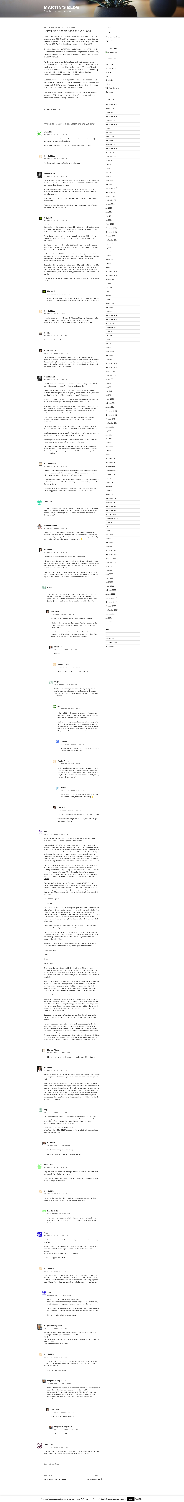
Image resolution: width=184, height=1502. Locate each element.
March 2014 (110, 303)
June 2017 (109, 168)
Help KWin (109, 72)
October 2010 (110, 467)
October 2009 (111, 514)
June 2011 (109, 435)
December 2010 (111, 459)
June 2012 (109, 387)
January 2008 (110, 594)
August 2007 (110, 614)
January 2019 (110, 120)
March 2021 (110, 109)
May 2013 (109, 343)
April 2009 (109, 538)
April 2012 (109, 395)
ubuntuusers (110, 92)
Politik (108, 84)
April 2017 (109, 176)
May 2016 (109, 216)
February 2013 (110, 355)
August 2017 (110, 160)
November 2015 (111, 232)
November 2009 (111, 510)
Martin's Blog (61, 7)
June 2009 (109, 530)
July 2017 (109, 164)
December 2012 (111, 363)
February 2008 (111, 590)
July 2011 (108, 431)
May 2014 (109, 295)
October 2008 (111, 558)
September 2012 (111, 375)
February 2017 (110, 184)
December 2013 (111, 315)
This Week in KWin (112, 88)
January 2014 (110, 311)
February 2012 (110, 403)
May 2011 (109, 439)
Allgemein (109, 64)
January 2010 (110, 502)
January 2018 (110, 144)
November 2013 (111, 319)
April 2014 (109, 299)
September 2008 (112, 562)
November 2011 (111, 415)
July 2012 (109, 383)
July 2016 (109, 208)
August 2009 (110, 522)
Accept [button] (131, 1499)
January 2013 (110, 359)
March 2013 (110, 351)
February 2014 (111, 307)
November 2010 (111, 463)
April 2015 (109, 256)
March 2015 (110, 260)
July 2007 (109, 618)
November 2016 (111, 192)
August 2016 (110, 204)
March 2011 (110, 447)
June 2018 (109, 128)
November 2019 (111, 116)
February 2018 (111, 140)
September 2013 (111, 327)
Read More (139, 1499)
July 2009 (109, 526)
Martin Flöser (68, 28)
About (108, 33)
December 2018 (111, 124)
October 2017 (110, 152)
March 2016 (110, 224)
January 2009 (110, 546)
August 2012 (110, 379)
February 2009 (111, 542)
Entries (110, 638)
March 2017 (110, 180)
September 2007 (112, 610)
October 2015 (110, 236)
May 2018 (109, 132)
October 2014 (110, 280)
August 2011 (110, 427)
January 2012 (110, 407)
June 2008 (109, 574)
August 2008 (110, 566)
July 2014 (109, 288)
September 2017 (111, 156)
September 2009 (112, 518)
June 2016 (109, 212)
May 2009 (109, 534)
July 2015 (109, 248)
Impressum (110, 41)
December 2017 (111, 148)
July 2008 (109, 570)
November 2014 (111, 276)
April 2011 (109, 443)
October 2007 (111, 606)
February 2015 (111, 264)
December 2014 (111, 272)
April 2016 (109, 220)
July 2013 (109, 335)
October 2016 (110, 196)
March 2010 (110, 494)
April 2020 (109, 112)
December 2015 (111, 228)
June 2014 (109, 292)
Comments (111, 642)
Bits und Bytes (111, 68)
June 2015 (109, 252)
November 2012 (111, 367)
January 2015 (110, 268)
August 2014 (110, 284)
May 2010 (109, 487)
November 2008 (111, 554)
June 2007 (109, 622)
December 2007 (111, 598)
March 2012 (110, 399)
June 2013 (109, 339)
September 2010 (112, 471)
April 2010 (109, 490)
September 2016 (111, 200)
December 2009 (111, 506)
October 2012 (110, 371)
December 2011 (111, 411)
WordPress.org (111, 646)
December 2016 (111, 188)
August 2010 (110, 475)
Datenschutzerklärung (113, 37)
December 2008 (111, 550)
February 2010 (111, 498)
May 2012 (109, 391)
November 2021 (111, 104)
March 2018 (110, 136)
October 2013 (110, 323)
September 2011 (111, 423)
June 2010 (109, 482)
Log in (108, 634)
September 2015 (111, 240)
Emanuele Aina (50, 525)
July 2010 (109, 479)
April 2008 (109, 582)
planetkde (56, 109)
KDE (48, 109)
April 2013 (109, 347)
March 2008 (110, 586)
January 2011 (110, 455)
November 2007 (111, 602)
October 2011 (110, 419)
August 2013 (110, 331)
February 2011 (110, 451)
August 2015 (110, 244)
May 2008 (109, 578)
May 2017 (109, 172)
